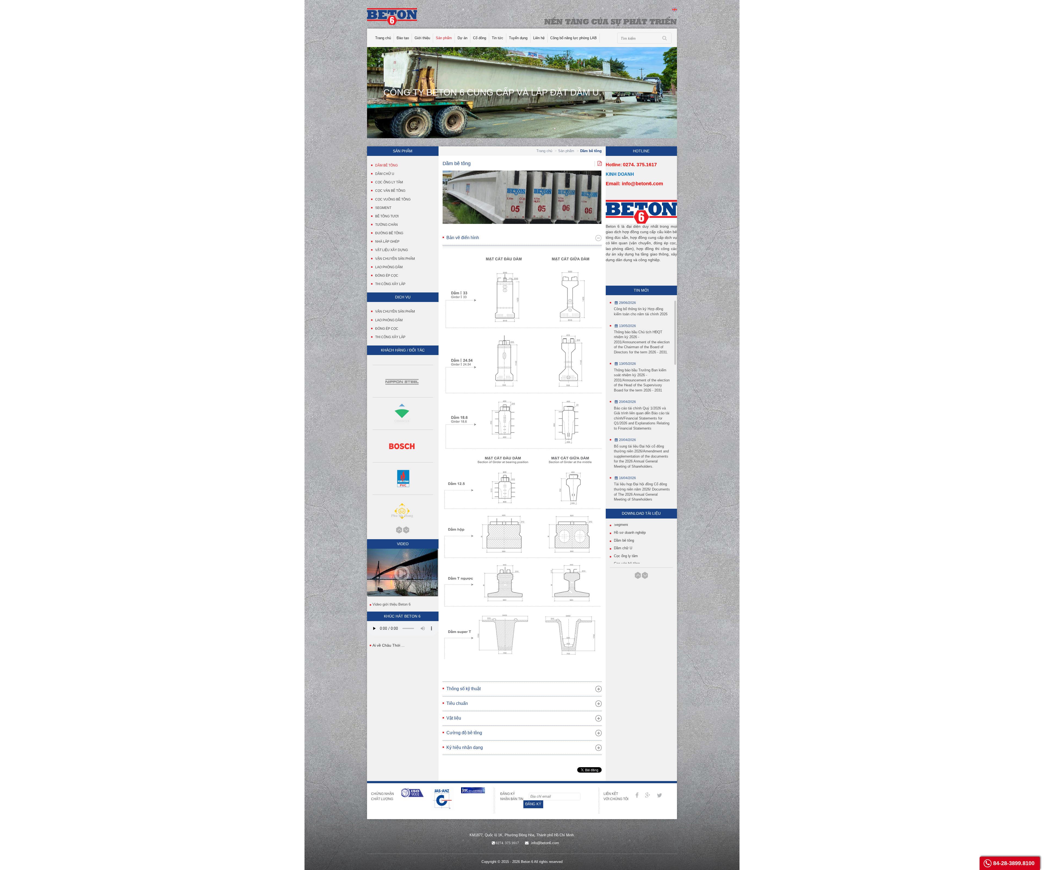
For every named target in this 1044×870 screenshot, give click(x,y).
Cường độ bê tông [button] (464, 732)
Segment (383, 208)
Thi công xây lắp (390, 284)
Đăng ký (533, 804)
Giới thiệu (422, 38)
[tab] (522, 238)
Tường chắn (386, 225)
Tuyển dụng (518, 38)
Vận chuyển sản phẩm (395, 259)
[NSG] (402, 511)
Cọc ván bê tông (390, 191)
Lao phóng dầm (389, 267)
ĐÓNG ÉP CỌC (386, 329)
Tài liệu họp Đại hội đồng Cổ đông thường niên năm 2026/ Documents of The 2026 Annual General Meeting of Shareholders (642, 491)
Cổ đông (479, 38)
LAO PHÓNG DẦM (389, 320)
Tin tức (497, 38)
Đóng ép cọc (386, 275)
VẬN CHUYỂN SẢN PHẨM (395, 311)
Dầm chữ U (384, 174)
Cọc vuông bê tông (393, 199)
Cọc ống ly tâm (389, 182)
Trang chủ (383, 38)
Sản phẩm (444, 38)
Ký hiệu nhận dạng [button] (464, 747)
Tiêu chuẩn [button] (457, 703)
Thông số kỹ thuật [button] (463, 688)
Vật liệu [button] (453, 718)
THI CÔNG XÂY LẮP (390, 337)
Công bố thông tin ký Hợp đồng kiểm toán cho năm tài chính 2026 (640, 311)
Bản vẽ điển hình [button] (462, 237)
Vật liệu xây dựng (391, 250)
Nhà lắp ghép (387, 241)
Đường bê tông (389, 233)
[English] (674, 9)
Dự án (462, 38)
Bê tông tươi (387, 216)
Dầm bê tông (386, 165)
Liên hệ (539, 38)
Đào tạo (403, 38)
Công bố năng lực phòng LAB (573, 38)
